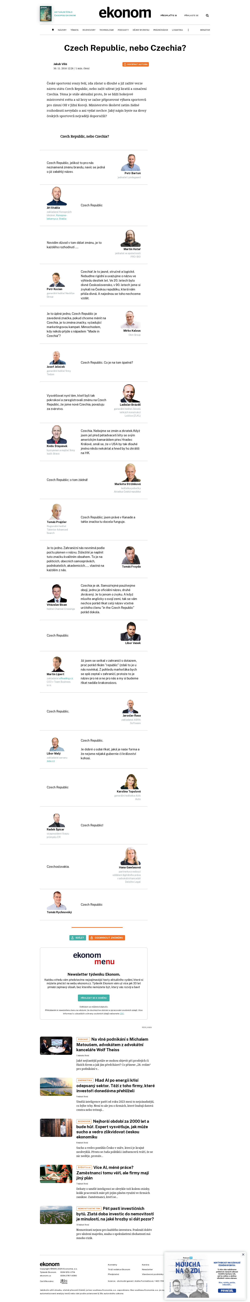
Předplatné (113, 1274)
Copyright (45, 1269)
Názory (62, 30)
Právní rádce (160, 30)
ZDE (122, 1013)
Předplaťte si (169, 15)
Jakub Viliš (60, 64)
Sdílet (80, 937)
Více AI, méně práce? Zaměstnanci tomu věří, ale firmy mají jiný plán (112, 1172)
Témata (75, 30)
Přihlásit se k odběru (94, 998)
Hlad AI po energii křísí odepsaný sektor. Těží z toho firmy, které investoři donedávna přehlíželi (115, 1085)
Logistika (177, 30)
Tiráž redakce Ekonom (119, 1269)
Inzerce (111, 1281)
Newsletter (147, 1269)
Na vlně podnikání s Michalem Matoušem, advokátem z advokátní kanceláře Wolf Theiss (112, 1044)
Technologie (106, 30)
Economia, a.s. (70, 1269)
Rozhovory (89, 30)
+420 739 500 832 (163, 1281)
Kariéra (145, 1265)
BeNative (205, 30)
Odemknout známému (109, 937)
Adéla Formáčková (144, 1281)
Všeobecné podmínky (152, 1274)
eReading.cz (66, 678)
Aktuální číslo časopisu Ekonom (65, 14)
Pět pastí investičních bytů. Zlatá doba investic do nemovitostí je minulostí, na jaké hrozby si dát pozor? (115, 1213)
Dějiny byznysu (141, 30)
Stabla (62, 218)
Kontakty (112, 1265)
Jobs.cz (51, 761)
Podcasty (123, 30)
